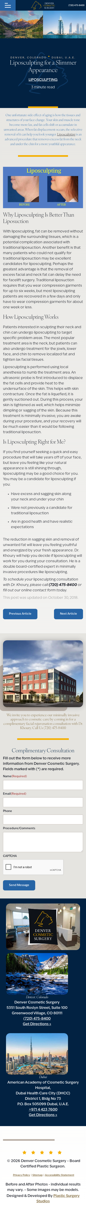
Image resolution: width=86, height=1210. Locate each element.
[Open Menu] (8, 5)
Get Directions (36, 1024)
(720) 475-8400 (76, 5)
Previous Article (20, 613)
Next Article (68, 613)
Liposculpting (43, 80)
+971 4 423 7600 (43, 1110)
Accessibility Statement (59, 1175)
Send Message (19, 885)
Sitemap (37, 1175)
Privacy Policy (21, 1175)
